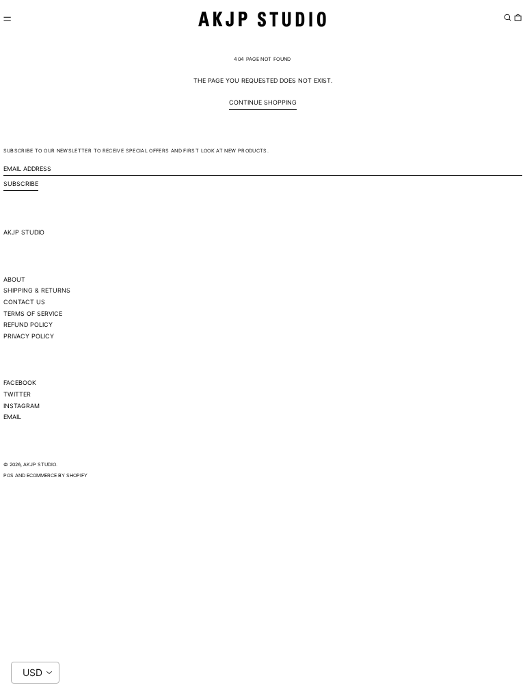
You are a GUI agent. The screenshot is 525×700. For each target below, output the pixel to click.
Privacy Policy (28, 336)
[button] (507, 17)
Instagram (21, 405)
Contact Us (24, 302)
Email (12, 416)
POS (8, 475)
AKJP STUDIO (23, 232)
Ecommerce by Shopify (57, 475)
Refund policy (28, 324)
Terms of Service (32, 313)
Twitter (17, 394)
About (14, 279)
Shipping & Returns (36, 290)
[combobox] (35, 673)
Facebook (19, 382)
